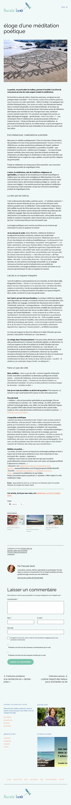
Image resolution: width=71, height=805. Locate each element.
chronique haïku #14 (12, 526)
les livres (7, 723)
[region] (52, 752)
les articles (7, 726)
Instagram (7, 741)
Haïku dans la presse (20, 550)
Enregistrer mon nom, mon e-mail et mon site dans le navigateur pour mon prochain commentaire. (34, 639)
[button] (40, 751)
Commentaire (12, 599)
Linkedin (7, 744)
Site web (10, 628)
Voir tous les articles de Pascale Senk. (30, 578)
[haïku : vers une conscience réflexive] (35, 520)
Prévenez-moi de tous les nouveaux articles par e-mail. (27, 655)
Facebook (7, 738)
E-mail (40, 618)
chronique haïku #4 (51, 526)
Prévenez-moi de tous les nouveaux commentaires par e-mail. (29, 647)
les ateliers (7, 717)
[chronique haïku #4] (54, 520)
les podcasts (8, 720)
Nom (9, 618)
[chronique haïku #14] (16, 520)
